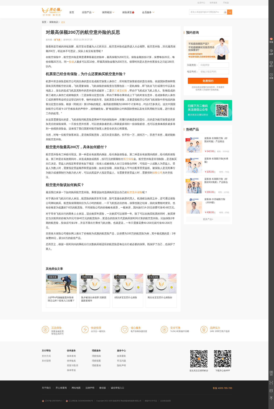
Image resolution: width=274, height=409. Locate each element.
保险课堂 (127, 12)
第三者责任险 (119, 90)
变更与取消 (72, 365)
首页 (71, 12)
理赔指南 (96, 356)
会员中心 (201, 3)
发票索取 (121, 356)
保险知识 (53, 22)
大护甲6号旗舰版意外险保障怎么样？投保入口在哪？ (61, 291)
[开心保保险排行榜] (225, 12)
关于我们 (46, 387)
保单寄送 (71, 370)
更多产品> (208, 219)
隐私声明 (121, 365)
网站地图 (76, 387)
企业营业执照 (165, 401)
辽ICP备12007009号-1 (53, 401)
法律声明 (89, 387)
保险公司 (157, 172)
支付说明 (46, 360)
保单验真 (71, 360)
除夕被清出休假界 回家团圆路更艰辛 (94, 291)
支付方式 (46, 356)
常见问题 (121, 360)
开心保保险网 (51, 12)
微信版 (102, 387)
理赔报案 (96, 360)
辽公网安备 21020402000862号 (81, 401)
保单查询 (71, 356)
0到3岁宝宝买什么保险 (128, 291)
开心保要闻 (61, 387)
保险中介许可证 (151, 401)
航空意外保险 (134, 192)
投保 (71, 61)
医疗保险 (128, 159)
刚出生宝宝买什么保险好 (161, 291)
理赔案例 (96, 365)
